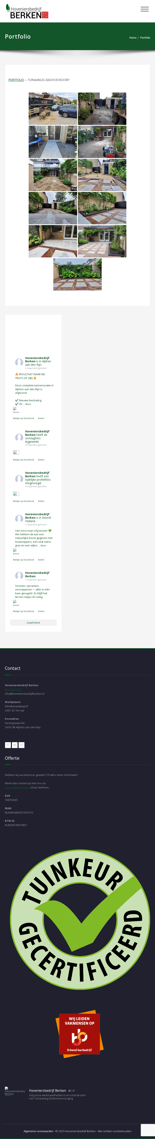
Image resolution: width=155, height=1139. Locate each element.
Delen (41, 418)
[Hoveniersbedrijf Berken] (15, 1091)
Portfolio (145, 37)
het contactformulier (17, 787)
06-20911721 (13, 689)
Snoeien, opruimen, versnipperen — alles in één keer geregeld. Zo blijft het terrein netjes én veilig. (32, 591)
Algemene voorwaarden (38, 1131)
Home (132, 37)
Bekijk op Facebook (24, 418)
